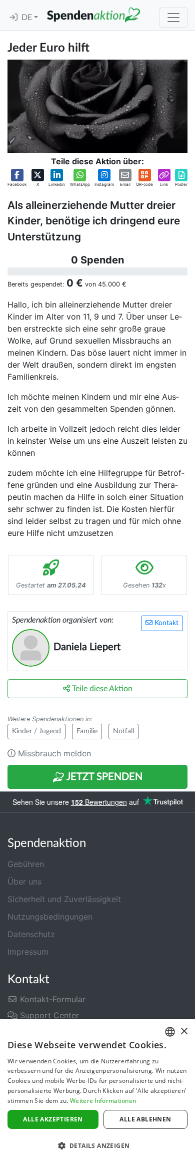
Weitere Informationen (103, 1100)
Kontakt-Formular (52, 999)
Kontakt (165, 623)
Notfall (123, 731)
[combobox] (170, 1032)
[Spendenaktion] (93, 15)
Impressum (28, 952)
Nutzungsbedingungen (50, 917)
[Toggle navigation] (174, 18)
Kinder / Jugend (36, 731)
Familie (87, 731)
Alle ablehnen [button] (145, 1119)
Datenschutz (31, 934)
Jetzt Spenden (103, 777)
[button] (17, 178)
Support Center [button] (48, 1015)
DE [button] (28, 18)
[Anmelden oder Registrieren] (14, 18)
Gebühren (26, 864)
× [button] (184, 1031)
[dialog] (97, 1091)
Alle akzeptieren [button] (52, 1119)
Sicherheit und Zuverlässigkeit (64, 899)
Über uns (25, 882)
